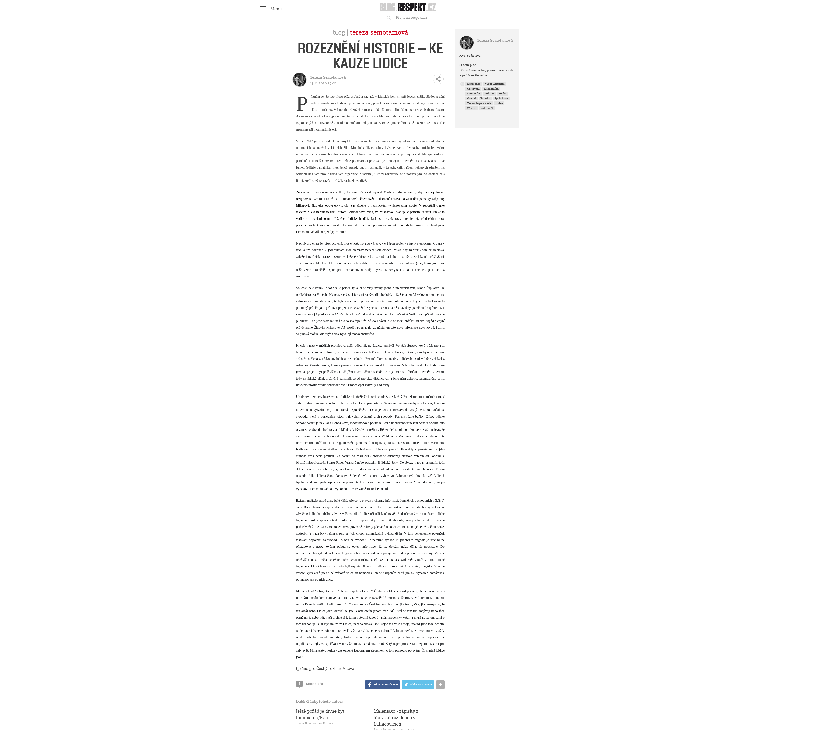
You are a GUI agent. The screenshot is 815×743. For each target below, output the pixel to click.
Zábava (471, 108)
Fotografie (473, 93)
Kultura (489, 93)
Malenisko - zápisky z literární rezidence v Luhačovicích (396, 717)
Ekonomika (491, 88)
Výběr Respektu (495, 84)
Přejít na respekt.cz (411, 17)
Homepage (474, 84)
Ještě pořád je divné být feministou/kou (320, 714)
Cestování (473, 88)
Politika (485, 98)
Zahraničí (487, 108)
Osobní (471, 98)
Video (499, 103)
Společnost (501, 98)
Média (502, 93)
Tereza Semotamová (379, 32)
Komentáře (311, 684)
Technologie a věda (479, 103)
